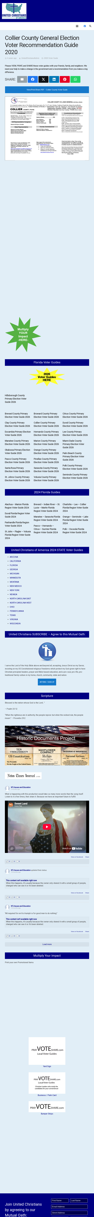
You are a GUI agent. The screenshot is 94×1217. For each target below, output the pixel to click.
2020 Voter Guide (51, 58)
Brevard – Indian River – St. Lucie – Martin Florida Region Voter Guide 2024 (47, 507)
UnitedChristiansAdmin (30, 58)
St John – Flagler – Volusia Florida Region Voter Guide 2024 (18, 534)
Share (87, 857)
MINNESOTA (15, 578)
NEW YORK (14, 590)
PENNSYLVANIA (17, 611)
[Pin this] (65, 79)
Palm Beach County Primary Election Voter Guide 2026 (73, 456)
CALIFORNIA (15, 561)
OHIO (12, 607)
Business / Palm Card (47, 1095)
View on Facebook (77, 857)
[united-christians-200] (14, 11)
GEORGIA (14, 569)
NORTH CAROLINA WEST (20, 603)
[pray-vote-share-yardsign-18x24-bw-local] (47, 1051)
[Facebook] (85, 26)
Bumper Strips (47, 1114)
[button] (77, 26)
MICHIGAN (14, 573)
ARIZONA (14, 557)
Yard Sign (47, 1066)
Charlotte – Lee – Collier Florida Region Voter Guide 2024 (75, 507)
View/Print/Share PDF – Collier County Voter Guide (47, 90)
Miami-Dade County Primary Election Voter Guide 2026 (73, 444)
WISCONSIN (15, 623)
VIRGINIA (14, 619)
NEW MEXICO (16, 586)
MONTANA (14, 582)
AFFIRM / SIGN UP (47, 682)
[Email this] (22, 79)
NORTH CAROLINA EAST (20, 598)
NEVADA (13, 594)
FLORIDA (14, 565)
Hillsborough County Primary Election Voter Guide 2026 (15, 398)
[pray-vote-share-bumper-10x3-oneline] (47, 1106)
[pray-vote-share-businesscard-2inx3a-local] (47, 1083)
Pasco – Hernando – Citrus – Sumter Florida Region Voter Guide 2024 (46, 529)
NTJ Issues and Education (21, 787)
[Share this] (33, 79)
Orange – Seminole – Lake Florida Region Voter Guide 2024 (75, 520)
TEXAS (13, 615)
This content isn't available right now (21, 880)
